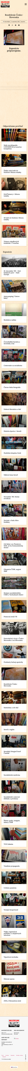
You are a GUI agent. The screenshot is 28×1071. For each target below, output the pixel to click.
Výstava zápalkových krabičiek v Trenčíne (11, 242)
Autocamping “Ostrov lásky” (12, 297)
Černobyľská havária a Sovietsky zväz (12, 343)
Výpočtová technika (11, 957)
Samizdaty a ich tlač (11, 708)
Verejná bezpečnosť (11, 910)
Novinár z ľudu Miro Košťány (11, 521)
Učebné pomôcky (10, 888)
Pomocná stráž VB (10, 617)
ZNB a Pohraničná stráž (12, 1001)
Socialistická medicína (12, 775)
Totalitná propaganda (12, 866)
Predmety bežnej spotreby (13, 662)
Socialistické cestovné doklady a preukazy (12, 798)
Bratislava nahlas (10, 320)
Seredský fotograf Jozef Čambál (12, 752)
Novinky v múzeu (19, 1055)
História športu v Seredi (12, 431)
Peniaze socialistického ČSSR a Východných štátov (13, 594)
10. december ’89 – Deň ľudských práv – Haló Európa (12, 272)
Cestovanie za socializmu (13, 365)
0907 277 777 (3, 1032)
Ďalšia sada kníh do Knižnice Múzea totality (12, 171)
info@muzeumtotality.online (6, 1034)
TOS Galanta (8, 844)
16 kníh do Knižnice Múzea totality (14, 219)
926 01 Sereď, (16, 1032)
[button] (9, 25)
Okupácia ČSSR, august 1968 (12, 570)
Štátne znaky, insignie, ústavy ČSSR (12, 821)
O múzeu (7, 1055)
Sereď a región (9, 730)
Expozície (23, 21)
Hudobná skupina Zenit (12, 453)
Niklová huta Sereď (11, 475)
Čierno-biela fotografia (12, 387)
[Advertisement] (14, 72)
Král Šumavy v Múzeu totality (12, 195)
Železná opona (9, 979)
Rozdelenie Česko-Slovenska (10, 685)
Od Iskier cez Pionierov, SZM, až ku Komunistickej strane (13, 546)
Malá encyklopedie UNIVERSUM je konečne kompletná (13, 147)
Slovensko (16, 1034)
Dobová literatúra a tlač (12, 409)
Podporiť (4, 1056)
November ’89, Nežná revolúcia (11, 498)
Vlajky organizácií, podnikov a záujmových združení (12, 933)
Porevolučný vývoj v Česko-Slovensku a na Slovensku (14, 639)
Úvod (2, 1055)
